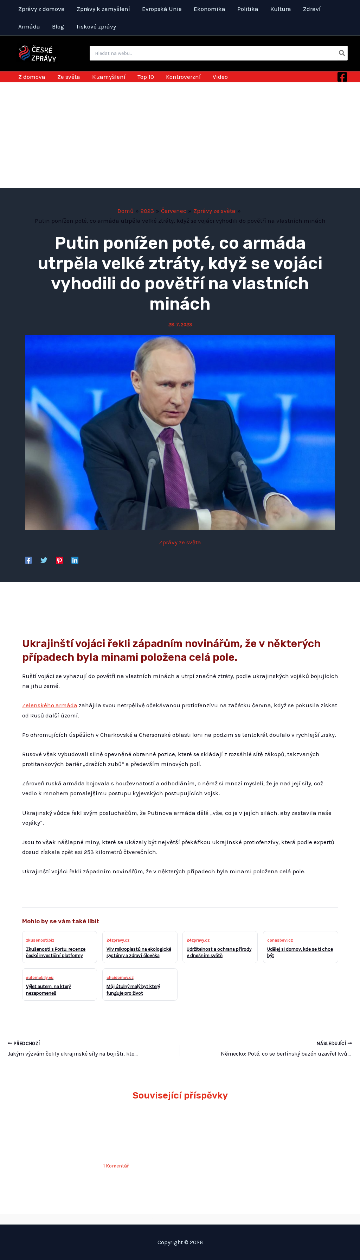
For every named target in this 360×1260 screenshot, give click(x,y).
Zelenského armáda (49, 705)
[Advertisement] (180, 135)
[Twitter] (43, 560)
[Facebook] (342, 76)
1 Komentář (116, 1166)
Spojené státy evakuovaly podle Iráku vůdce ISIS (214, 1131)
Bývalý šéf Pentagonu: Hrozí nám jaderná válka (297, 1131)
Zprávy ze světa (180, 542)
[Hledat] (342, 53)
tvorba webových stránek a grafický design (179, 1218)
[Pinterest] (59, 560)
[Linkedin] (74, 560)
